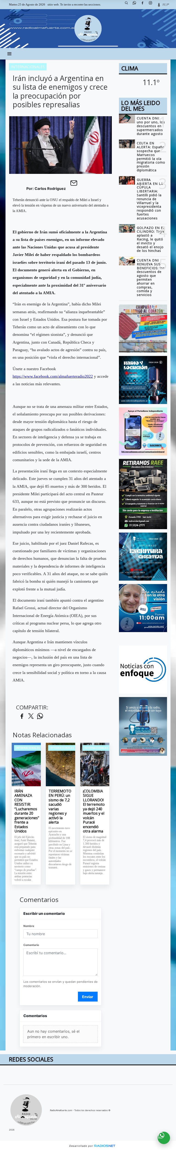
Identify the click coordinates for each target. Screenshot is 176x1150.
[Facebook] (144, 4)
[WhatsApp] (136, 4)
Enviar (87, 996)
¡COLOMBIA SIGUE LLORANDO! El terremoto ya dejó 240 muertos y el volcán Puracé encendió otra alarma (94, 811)
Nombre (28, 926)
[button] (128, 4)
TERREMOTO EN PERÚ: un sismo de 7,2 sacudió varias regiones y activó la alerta (60, 807)
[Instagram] (152, 4)
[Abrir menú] (9, 54)
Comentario (31, 945)
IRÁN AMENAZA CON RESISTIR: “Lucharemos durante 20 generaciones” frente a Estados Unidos (26, 811)
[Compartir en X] (31, 716)
